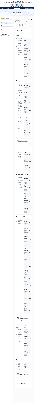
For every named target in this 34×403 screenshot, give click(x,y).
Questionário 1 (18, 140)
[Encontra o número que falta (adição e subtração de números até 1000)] (24, 24)
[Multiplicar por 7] (23, 25)
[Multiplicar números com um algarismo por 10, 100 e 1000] (29, 24)
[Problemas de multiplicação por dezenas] (17, 26)
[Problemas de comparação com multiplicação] (15, 26)
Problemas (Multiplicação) (21, 325)
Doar (25, 8)
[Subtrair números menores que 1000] (22, 24)
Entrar (28, 8)
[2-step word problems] (18, 26)
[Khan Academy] (17, 8)
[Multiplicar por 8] (24, 25)
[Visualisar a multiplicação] (26, 24)
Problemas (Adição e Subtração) (22, 117)
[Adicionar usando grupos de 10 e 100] (18, 24)
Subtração (18, 80)
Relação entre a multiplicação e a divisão (23, 216)
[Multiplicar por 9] (22, 25)
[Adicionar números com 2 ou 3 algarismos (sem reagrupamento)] (16, 24)
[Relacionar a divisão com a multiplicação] (17, 25)
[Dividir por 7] (28, 25)
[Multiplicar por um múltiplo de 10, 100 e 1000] (16, 25)
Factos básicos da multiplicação (22, 174)
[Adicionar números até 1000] (19, 24)
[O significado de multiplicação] (27, 24)
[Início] (15, 17)
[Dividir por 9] (27, 25)
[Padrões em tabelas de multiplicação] (16, 26)
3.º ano (20, 17)
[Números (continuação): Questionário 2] (30, 25)
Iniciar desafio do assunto (4, 36)
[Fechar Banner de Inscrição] (32, 10)
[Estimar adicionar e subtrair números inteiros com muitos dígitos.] (23, 24)
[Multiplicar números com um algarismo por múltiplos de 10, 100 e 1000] (15, 25)
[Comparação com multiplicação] (31, 25)
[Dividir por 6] (26, 25)
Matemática (17, 17)
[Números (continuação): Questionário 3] (19, 26)
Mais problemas (19, 359)
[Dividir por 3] (25, 25)
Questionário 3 (18, 373)
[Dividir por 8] (29, 25)
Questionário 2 (18, 317)
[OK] (32, 0)
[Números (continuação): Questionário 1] (25, 24)
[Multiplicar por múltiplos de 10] (31, 24)
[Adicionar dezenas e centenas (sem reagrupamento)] (15, 24)
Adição (17, 35)
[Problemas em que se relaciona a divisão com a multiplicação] (19, 25)
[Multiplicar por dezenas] (30, 24)
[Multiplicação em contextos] (28, 24)
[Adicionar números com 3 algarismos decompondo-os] (17, 24)
